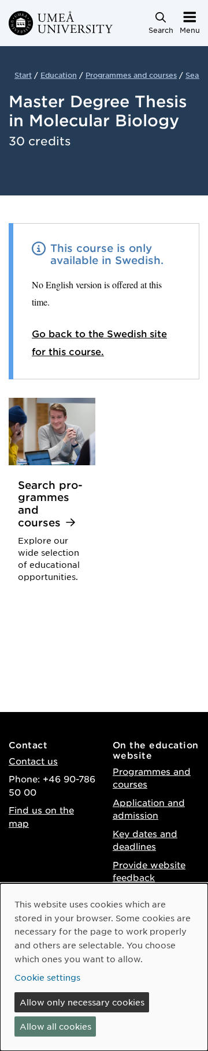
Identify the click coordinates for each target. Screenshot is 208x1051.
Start (23, 75)
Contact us (33, 760)
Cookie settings (47, 977)
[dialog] (104, 967)
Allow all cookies (55, 1026)
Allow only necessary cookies (82, 1002)
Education (58, 75)
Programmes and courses (131, 75)
